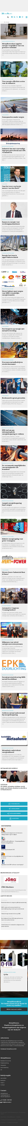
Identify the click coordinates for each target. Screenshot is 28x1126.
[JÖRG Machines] (11, 885)
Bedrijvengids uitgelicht (10, 873)
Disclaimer (20, 1119)
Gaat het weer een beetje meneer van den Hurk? (11, 187)
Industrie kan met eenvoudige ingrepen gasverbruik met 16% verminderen (13, 150)
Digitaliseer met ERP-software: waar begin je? (12, 864)
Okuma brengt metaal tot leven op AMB (10, 913)
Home (2, 22)
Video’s (2, 1082)
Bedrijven (3, 1080)
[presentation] (24, 946)
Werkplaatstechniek (8, 536)
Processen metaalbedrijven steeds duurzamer (12, 363)
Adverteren (15, 818)
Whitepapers (6, 826)
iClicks (2, 1114)
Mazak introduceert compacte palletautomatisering (13, 902)
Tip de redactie (15, 803)
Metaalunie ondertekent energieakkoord (11, 751)
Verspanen (4, 900)
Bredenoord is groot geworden (13, 398)
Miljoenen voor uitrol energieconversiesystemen (12, 643)
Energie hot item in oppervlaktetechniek (10, 256)
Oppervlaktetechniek (8, 253)
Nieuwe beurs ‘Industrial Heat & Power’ (13, 573)
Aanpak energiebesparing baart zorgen (12, 504)
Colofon (18, 1117)
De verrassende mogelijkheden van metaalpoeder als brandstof (14, 467)
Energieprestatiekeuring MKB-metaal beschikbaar (14, 678)
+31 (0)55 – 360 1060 (7, 1100)
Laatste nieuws (6, 896)
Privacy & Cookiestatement (8, 1119)
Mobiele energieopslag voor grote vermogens (12, 540)
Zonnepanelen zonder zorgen (13, 117)
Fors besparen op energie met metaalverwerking (13, 330)
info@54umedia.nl (6, 1102)
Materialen (4, 905)
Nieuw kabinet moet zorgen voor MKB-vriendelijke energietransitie (12, 293)
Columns (4, 184)
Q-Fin (6, 974)
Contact (3, 1084)
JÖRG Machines (7, 887)
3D (1, 1069)
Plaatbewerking (5, 922)
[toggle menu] (26, 17)
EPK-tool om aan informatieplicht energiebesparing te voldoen (13, 432)
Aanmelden (3, 1078)
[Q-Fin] (6, 965)
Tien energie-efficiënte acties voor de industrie (13, 82)
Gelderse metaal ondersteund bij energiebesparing (13, 714)
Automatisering (6, 605)
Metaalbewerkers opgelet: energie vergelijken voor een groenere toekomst (13, 45)
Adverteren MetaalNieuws (8, 1117)
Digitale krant (15, 808)
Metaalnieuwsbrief (15, 813)
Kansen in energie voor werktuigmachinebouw (11, 223)
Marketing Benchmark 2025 (8, 849)
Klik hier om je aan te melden (14, 1009)
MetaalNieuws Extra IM (8, 41)
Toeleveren (5, 114)
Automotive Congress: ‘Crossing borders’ (10, 609)
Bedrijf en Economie (7, 79)
